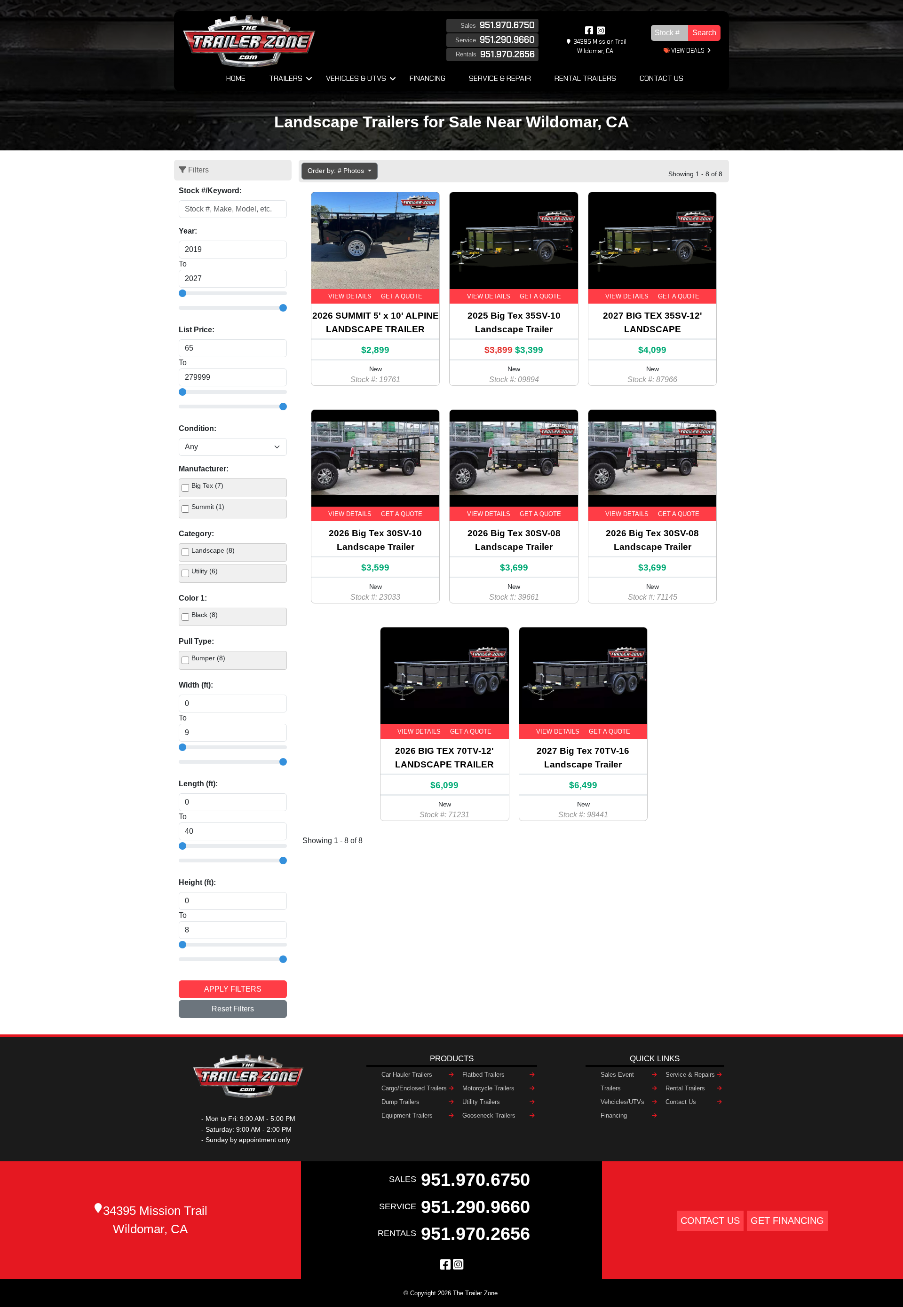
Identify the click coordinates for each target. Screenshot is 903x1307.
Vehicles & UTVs (356, 78)
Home (236, 78)
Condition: (197, 428)
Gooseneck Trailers (488, 1115)
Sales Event (617, 1074)
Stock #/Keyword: (210, 191)
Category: (196, 534)
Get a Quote (401, 296)
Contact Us (661, 78)
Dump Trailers (400, 1101)
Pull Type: (196, 641)
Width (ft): (196, 685)
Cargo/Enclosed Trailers (414, 1088)
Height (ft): (197, 882)
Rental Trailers (585, 78)
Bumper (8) (208, 658)
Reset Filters (233, 1009)
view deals (687, 51)
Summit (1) (207, 506)
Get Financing (787, 1220)
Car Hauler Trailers (406, 1074)
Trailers (285, 78)
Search (704, 33)
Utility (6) (204, 571)
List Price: (196, 330)
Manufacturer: (204, 469)
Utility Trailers (481, 1101)
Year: (188, 231)
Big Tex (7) (207, 485)
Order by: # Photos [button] (337, 170)
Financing (427, 78)
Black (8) (204, 614)
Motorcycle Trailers (488, 1088)
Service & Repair (500, 78)
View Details (350, 296)
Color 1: (193, 598)
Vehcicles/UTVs (622, 1101)
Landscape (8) (213, 550)
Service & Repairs (690, 1074)
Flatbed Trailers (483, 1074)
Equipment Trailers (407, 1115)
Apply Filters (232, 989)
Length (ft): (198, 784)
